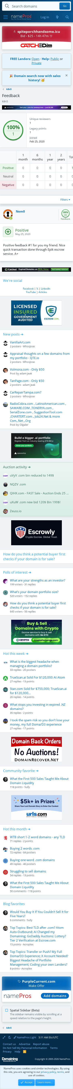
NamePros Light (26, 1037)
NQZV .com (18, 484)
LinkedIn (45, 288)
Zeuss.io (15, 511)
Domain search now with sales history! (37, 78)
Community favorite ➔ (21, 770)
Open (35, 59)
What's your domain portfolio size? (34, 592)
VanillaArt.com (20, 342)
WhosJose (29, 346)
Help (17, 1051)
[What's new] (57, 17)
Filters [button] (64, 199)
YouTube (31, 292)
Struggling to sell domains (28, 871)
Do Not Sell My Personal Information (25, 1048)
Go (65, 6)
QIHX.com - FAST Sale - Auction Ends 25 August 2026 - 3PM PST (40, 493)
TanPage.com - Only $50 (27, 381)
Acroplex (28, 944)
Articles (43, 292)
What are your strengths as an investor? (37, 580)
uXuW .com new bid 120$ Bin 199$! (35, 502)
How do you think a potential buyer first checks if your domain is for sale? (34, 556)
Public (54, 59)
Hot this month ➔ (16, 829)
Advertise (24, 1044)
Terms (54, 1048)
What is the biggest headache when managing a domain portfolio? (34, 663)
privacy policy (48, 1072)
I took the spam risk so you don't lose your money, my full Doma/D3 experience (39, 722)
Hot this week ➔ (15, 653)
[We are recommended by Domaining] (10, 1060)
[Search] (67, 17)
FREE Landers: (20, 59)
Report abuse (41, 1044)
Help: (46, 59)
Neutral (8, 176)
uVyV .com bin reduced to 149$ (32, 475)
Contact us (9, 1044)
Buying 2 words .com (25, 848)
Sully (27, 787)
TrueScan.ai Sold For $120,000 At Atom (37, 677)
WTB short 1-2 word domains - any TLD (37, 837)
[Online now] (11, 218)
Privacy (7, 1051)
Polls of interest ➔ (17, 572)
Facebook (28, 288)
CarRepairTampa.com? (25, 392)
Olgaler (24, 424)
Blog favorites (14, 903)
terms (60, 1072)
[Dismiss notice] (66, 76)
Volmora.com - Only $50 (27, 369)
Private (36, 63)
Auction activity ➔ (17, 467)
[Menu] (5, 17)
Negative (8, 185)
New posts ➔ (13, 334)
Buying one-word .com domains (32, 860)
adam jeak (26, 373)
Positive (8, 168)
